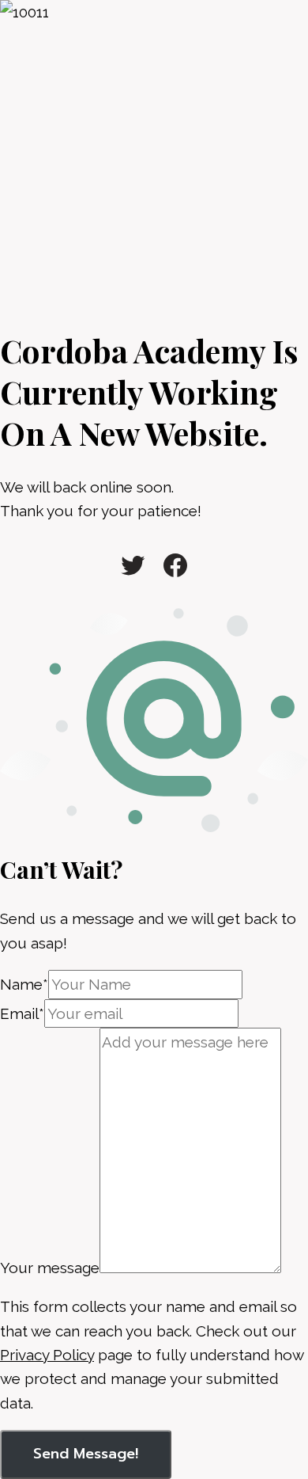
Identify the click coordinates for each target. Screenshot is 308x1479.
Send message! (85, 1454)
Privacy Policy (47, 1354)
